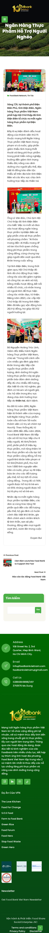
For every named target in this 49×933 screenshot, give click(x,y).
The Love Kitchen (11, 801)
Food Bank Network (18, 95)
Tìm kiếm (13, 598)
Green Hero (8, 847)
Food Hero (7, 835)
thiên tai (20, 400)
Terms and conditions (23, 927)
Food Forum (8, 830)
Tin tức (30, 95)
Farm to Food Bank (12, 818)
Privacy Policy (17, 931)
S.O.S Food (7, 812)
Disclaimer (36, 931)
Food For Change (11, 807)
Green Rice (8, 824)
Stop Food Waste (11, 841)
